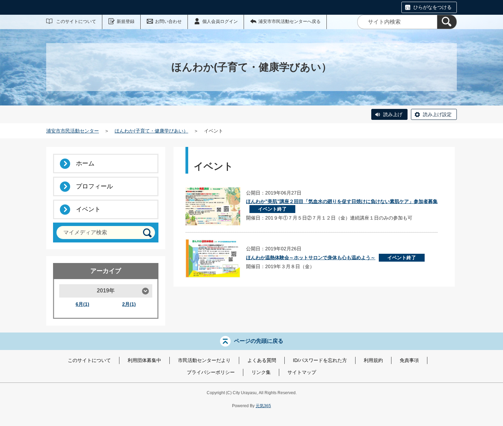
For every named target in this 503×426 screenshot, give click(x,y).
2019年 (106, 290)
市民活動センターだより (204, 360)
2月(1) (129, 304)
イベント (88, 209)
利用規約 (373, 360)
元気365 (263, 405)
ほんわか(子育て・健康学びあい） (151, 131)
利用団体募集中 (144, 360)
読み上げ (392, 114)
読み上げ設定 (437, 114)
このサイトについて (76, 21)
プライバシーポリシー (211, 372)
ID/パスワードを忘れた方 (320, 360)
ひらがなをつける (432, 7)
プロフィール (94, 186)
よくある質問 (261, 360)
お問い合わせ (168, 21)
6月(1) (82, 304)
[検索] (447, 22)
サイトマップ (301, 372)
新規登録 (125, 21)
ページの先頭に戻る (258, 341)
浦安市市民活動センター (72, 131)
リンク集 (261, 372)
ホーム (85, 163)
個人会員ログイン (220, 21)
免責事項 (409, 360)
